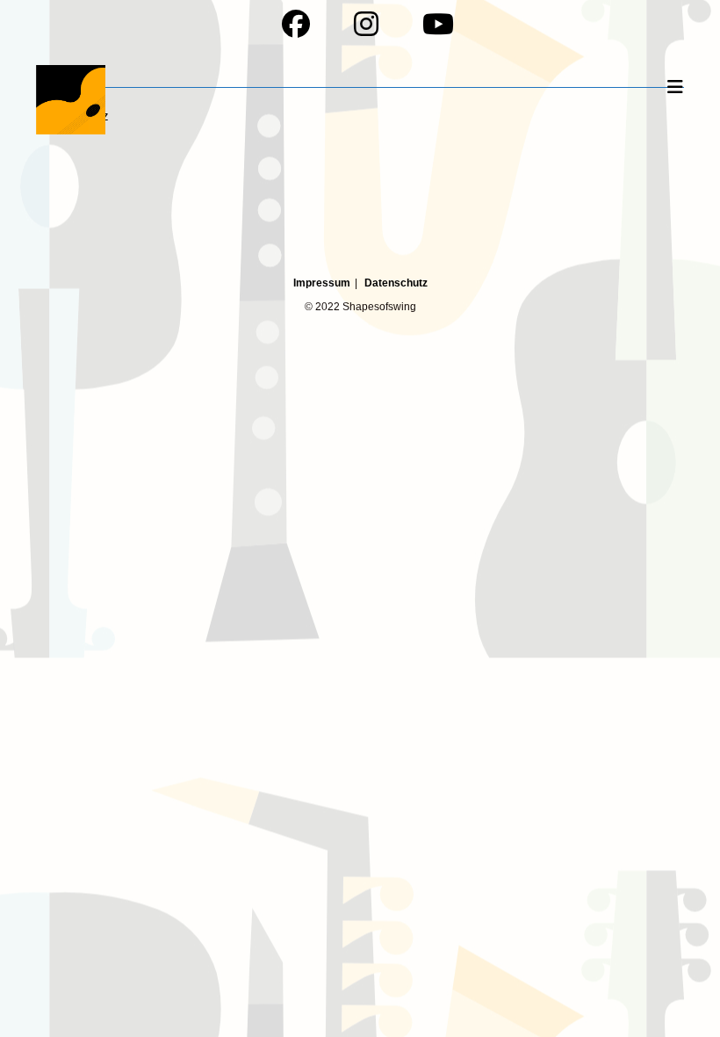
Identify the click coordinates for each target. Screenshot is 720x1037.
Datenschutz (396, 283)
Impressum (321, 283)
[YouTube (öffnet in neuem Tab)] (430, 24)
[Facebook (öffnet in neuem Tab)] (302, 24)
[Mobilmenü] (676, 87)
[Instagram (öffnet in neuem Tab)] (372, 24)
